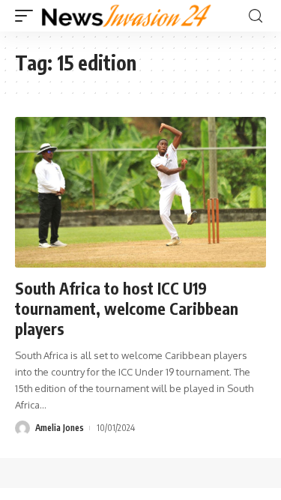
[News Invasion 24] (127, 15)
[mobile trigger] (27, 15)
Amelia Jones (59, 427)
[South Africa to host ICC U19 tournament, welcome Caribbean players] (140, 192)
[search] (255, 16)
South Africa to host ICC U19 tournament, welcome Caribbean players (126, 309)
